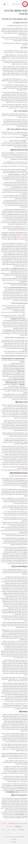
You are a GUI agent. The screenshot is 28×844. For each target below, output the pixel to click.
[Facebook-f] (15, 841)
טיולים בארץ (13, 829)
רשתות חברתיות (9, 826)
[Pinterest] (12, 841)
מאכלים (3, 829)
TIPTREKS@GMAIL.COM (16, 237)
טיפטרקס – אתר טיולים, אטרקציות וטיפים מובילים (17, 823)
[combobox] (14, 4)
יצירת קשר (4, 823)
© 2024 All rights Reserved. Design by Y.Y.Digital (14, 836)
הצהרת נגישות (14, 839)
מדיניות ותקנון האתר (18, 826)
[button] (4, 4)
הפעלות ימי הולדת (21, 829)
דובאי (8, 829)
